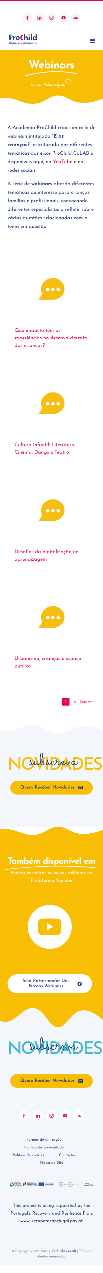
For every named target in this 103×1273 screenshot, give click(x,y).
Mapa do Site (51, 1163)
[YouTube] (65, 1115)
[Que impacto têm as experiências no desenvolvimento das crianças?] (52, 289)
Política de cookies (28, 1155)
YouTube (62, 161)
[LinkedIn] (37, 1115)
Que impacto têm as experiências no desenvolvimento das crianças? (50, 338)
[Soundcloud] (79, 1115)
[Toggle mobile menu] (93, 40)
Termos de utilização (44, 1140)
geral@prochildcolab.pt (51, 5)
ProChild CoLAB (64, 1251)
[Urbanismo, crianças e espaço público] (52, 617)
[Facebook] (24, 1115)
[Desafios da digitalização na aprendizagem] (52, 510)
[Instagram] (51, 1115)
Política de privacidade (44, 1147)
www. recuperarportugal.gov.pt (51, 1221)
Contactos (67, 1155)
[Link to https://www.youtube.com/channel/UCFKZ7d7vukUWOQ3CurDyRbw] (50, 927)
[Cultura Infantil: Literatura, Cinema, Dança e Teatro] (52, 403)
